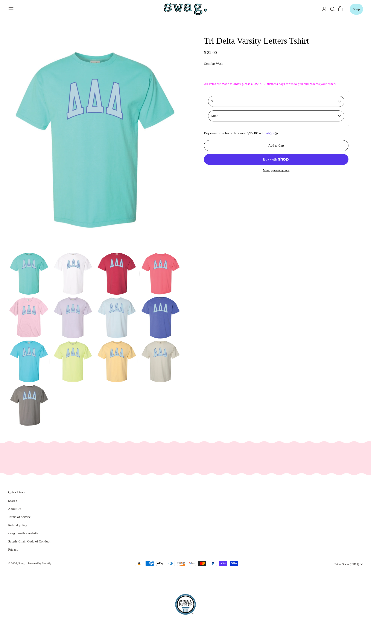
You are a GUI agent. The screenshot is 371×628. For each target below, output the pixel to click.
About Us (14, 508)
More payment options (276, 170)
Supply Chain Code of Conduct (29, 541)
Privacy (13, 549)
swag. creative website (23, 533)
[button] (332, 9)
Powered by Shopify (39, 563)
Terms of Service (19, 517)
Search (12, 500)
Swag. (21, 563)
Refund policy (17, 525)
